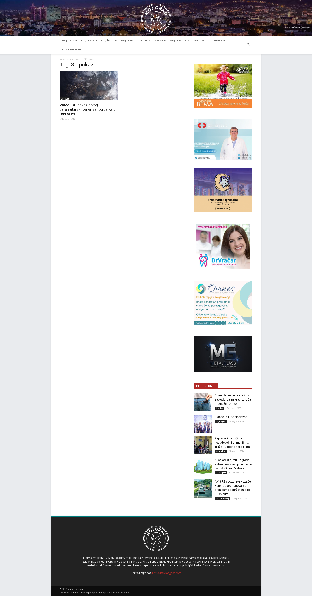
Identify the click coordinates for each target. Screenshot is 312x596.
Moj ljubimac (178, 40)
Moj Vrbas (87, 40)
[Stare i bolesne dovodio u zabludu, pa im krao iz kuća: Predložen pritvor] (203, 402)
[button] (248, 45)
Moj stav (127, 40)
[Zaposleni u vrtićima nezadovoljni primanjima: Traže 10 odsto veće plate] (203, 445)
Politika (199, 40)
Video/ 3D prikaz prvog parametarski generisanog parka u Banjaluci (88, 109)
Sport (144, 40)
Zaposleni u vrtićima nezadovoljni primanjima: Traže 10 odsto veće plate (232, 442)
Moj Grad (68, 40)
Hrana (159, 40)
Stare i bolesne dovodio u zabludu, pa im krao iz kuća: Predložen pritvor (233, 399)
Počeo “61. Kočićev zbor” (232, 417)
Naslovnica (65, 59)
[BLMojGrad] (156, 16)
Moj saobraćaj (222, 498)
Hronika (219, 408)
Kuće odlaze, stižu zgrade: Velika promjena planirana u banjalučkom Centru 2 (233, 464)
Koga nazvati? (71, 49)
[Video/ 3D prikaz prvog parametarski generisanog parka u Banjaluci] (89, 85)
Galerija (217, 40)
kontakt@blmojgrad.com (166, 573)
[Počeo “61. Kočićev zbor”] (203, 424)
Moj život (107, 40)
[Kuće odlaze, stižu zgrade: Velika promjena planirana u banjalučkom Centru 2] (203, 467)
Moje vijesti (221, 421)
